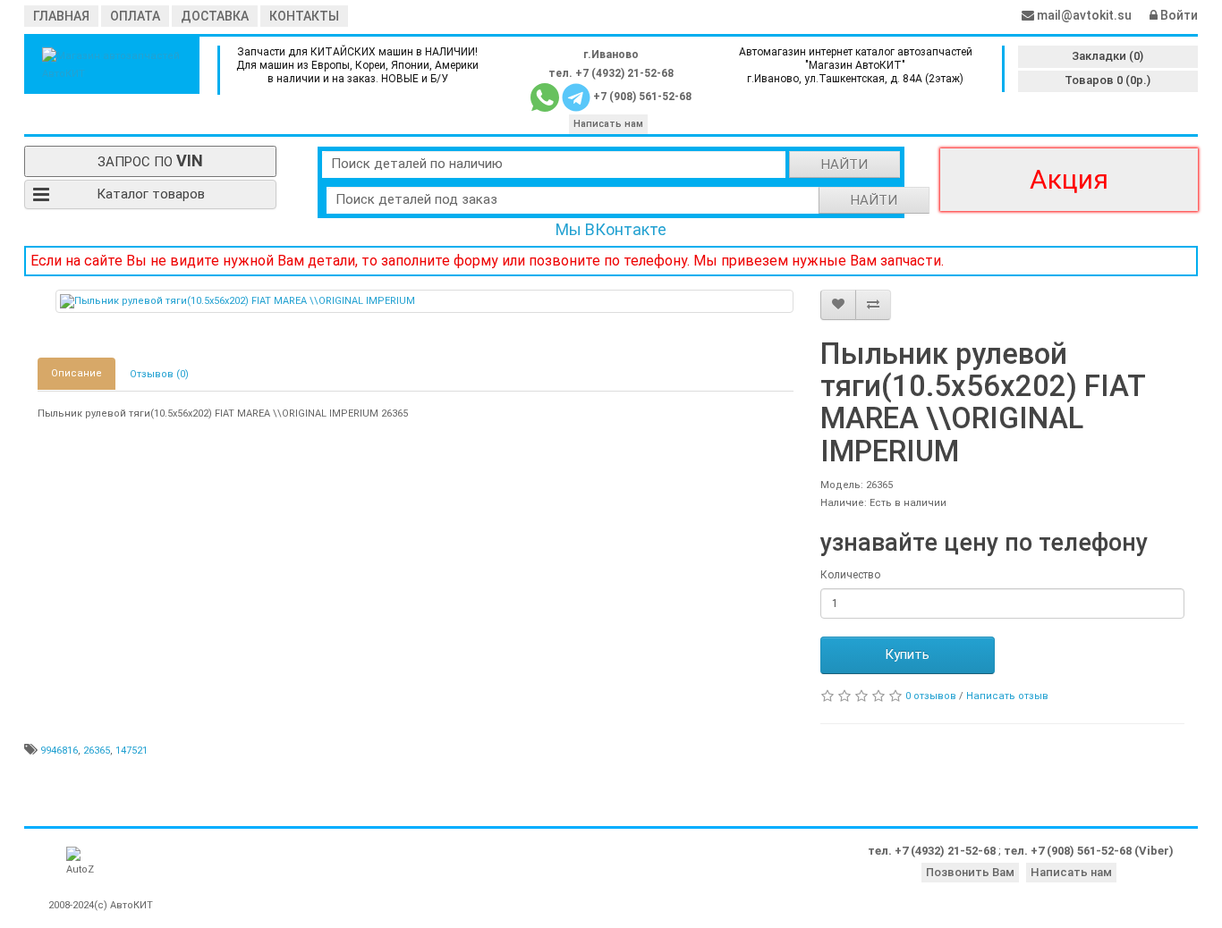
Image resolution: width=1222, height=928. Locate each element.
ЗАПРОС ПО (150, 160)
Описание (76, 373)
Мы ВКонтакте (611, 229)
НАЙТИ (844, 164)
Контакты (304, 16)
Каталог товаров (151, 194)
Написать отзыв (1007, 696)
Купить (907, 654)
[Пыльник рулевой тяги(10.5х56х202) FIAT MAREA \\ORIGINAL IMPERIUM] (424, 301)
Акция (1069, 179)
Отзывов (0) (159, 374)
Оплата (135, 16)
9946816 (59, 750)
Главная (61, 16)
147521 (131, 750)
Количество (850, 575)
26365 (96, 750)
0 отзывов (930, 696)
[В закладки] (838, 305)
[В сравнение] (873, 305)
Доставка (215, 16)
